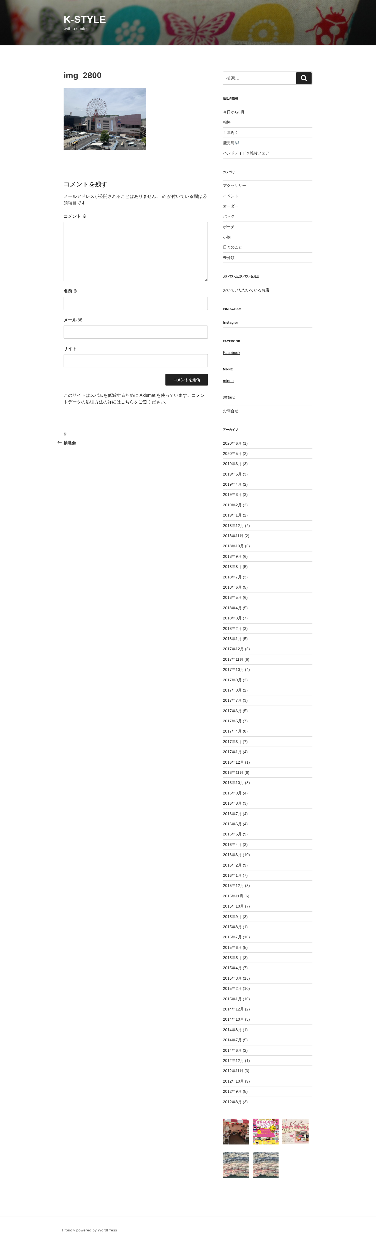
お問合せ (230, 411)
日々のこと (232, 247)
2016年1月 (232, 875)
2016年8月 (232, 803)
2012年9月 (232, 1091)
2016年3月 (232, 855)
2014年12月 (233, 1009)
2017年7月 (232, 700)
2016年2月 (232, 865)
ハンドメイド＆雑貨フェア (246, 153)
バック (229, 216)
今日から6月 (233, 112)
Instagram (232, 322)
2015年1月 (232, 999)
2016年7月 (232, 814)
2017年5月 (232, 721)
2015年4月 (232, 968)
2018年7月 (232, 577)
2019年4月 (232, 484)
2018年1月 (232, 638)
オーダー (230, 206)
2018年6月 (232, 587)
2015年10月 (233, 906)
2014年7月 (232, 1040)
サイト (70, 348)
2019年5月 (232, 474)
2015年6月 (232, 947)
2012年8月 (232, 1102)
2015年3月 (232, 978)
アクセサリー (234, 185)
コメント (75, 216)
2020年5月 (232, 453)
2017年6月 (232, 711)
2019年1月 (232, 515)
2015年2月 (232, 988)
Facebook (231, 352)
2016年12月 (233, 762)
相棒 (227, 122)
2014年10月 (233, 1019)
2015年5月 (232, 957)
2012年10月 (233, 1081)
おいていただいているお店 (246, 290)
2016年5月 (232, 834)
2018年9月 (232, 556)
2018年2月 (232, 628)
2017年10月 (233, 669)
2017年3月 (232, 741)
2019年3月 (232, 494)
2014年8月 (232, 1030)
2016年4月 (232, 844)
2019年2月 (232, 505)
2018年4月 (232, 608)
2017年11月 (233, 659)
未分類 (229, 257)
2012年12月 (233, 1060)
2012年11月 (233, 1071)
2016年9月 (232, 793)
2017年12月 (233, 649)
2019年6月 (232, 463)
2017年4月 (232, 731)
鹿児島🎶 (231, 143)
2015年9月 (232, 916)
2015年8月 (232, 927)
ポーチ (229, 227)
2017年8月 (232, 690)
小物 (227, 237)
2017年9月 (232, 680)
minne (228, 380)
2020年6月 (232, 443)
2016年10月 (233, 782)
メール (73, 320)
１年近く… (232, 132)
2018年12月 (233, 525)
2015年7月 (232, 937)
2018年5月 (232, 597)
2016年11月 (233, 772)
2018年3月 (232, 618)
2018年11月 (233, 536)
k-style (85, 19)
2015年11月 (233, 896)
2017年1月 (232, 752)
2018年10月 (233, 546)
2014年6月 (232, 1050)
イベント (230, 196)
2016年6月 (232, 824)
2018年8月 (232, 566)
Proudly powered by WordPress (89, 1230)
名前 (71, 291)
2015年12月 (233, 885)
